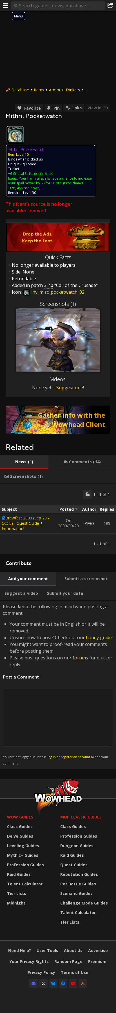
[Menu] (5, 5)
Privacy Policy (41, 972)
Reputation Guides (79, 874)
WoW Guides (20, 817)
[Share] (110, 5)
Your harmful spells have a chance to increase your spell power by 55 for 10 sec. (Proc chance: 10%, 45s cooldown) (50, 183)
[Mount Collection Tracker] (58, 420)
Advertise (98, 950)
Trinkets (72, 89)
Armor (55, 89)
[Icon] (15, 134)
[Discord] (33, 983)
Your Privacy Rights (29, 961)
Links (77, 107)
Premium (97, 961)
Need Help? (19, 950)
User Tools (47, 950)
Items (39, 89)
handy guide (99, 637)
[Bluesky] (53, 983)
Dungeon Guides (76, 845)
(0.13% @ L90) (44, 173)
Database (20, 89)
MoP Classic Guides (81, 817)
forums (80, 658)
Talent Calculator (25, 884)
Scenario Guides (76, 893)
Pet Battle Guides (78, 884)
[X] (43, 983)
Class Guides (20, 826)
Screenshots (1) (58, 303)
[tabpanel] (58, 519)
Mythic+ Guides (22, 855)
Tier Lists (16, 893)
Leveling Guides (23, 845)
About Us (73, 950)
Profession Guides (25, 864)
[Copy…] (87, 494)
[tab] (24, 462)
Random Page (68, 961)
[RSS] (83, 983)
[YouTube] (73, 983)
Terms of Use (74, 972)
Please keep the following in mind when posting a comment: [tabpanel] (58, 684)
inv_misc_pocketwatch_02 (57, 292)
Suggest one (69, 388)
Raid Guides (19, 874)
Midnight (16, 903)
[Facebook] (63, 983)
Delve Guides (20, 836)
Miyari (89, 523)
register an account (75, 757)
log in (52, 757)
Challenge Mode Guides (84, 903)
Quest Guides (74, 864)
